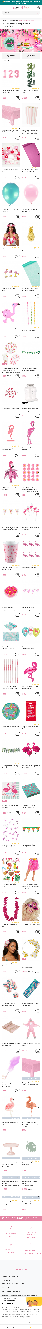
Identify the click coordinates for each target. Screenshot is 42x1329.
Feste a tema (12, 20)
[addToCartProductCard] (17, 98)
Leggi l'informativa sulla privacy (11, 1320)
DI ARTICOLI (11, 1236)
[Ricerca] (37, 13)
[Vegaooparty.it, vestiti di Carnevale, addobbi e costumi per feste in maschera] (21, 6)
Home (4, 20)
